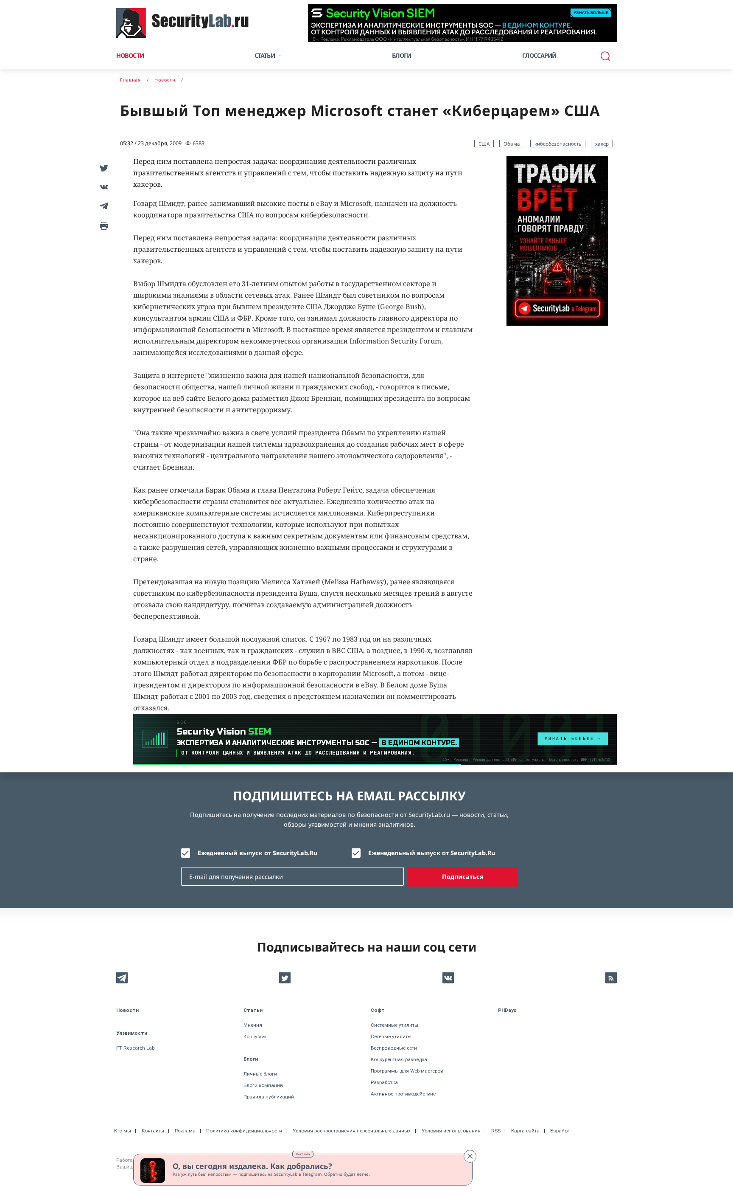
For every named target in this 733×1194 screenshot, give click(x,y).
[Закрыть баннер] (470, 1156)
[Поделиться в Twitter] (102, 167)
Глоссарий (539, 55)
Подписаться (463, 877)
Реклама (303, 1154)
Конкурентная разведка (399, 1059)
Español (559, 1131)
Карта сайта (525, 1131)
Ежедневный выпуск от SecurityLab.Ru (257, 853)
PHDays (507, 1010)
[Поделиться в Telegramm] (102, 205)
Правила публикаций (268, 1097)
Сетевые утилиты (391, 1036)
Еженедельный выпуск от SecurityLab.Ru (431, 853)
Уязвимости (131, 1033)
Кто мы (122, 1131)
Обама (512, 143)
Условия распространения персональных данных (352, 1131)
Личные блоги (260, 1074)
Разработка (384, 1082)
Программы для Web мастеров (407, 1071)
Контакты (153, 1131)
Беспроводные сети (394, 1048)
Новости (130, 55)
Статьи (253, 1010)
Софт (378, 1010)
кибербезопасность (557, 143)
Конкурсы (254, 1036)
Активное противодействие (403, 1094)
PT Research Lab (135, 1048)
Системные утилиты (394, 1025)
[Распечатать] (102, 225)
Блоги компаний (263, 1085)
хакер (602, 143)
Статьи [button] (265, 55)
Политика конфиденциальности (244, 1131)
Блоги (401, 55)
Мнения (252, 1025)
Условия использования (451, 1131)
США (484, 143)
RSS (496, 1131)
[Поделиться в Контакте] (102, 186)
